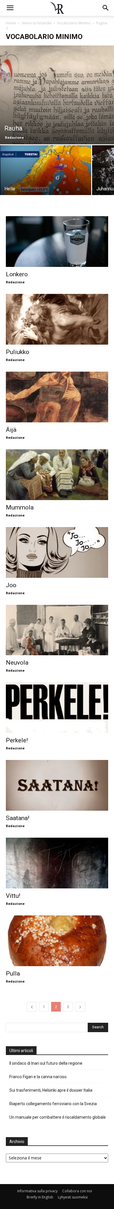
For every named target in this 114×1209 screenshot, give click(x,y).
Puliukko (17, 351)
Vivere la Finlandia (36, 23)
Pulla (13, 973)
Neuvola (17, 662)
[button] (106, 8)
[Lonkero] (57, 241)
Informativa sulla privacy (37, 1190)
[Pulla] (57, 940)
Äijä (11, 429)
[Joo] (57, 552)
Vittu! (13, 895)
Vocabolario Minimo (74, 23)
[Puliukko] (57, 319)
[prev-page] (32, 1007)
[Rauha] (57, 94)
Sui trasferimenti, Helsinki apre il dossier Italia (51, 1090)
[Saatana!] (57, 785)
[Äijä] (57, 397)
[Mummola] (57, 474)
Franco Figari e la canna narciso (38, 1076)
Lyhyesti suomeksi (73, 1197)
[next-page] (80, 1007)
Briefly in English (40, 1197)
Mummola (20, 507)
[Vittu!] (57, 863)
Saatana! (17, 818)
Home (11, 23)
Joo (11, 585)
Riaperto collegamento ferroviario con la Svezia (53, 1103)
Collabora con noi (77, 1190)
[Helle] (45, 179)
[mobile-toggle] (10, 8)
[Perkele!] (57, 707)
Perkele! (17, 740)
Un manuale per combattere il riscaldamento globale (57, 1117)
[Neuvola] (57, 630)
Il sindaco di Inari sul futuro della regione (45, 1063)
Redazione (14, 137)
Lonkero (17, 274)
